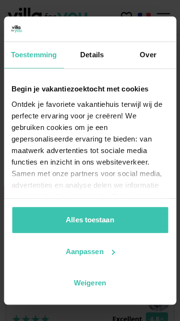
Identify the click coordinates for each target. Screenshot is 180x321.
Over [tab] (148, 55)
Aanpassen (85, 251)
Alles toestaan (90, 220)
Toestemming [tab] (34, 55)
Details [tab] (92, 55)
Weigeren (90, 283)
